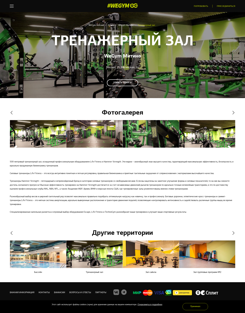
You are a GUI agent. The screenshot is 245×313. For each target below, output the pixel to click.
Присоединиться (226, 6)
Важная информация (22, 292)
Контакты (44, 292)
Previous (11, 112)
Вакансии (59, 292)
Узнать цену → (122, 82)
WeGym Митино (126, 25)
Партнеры (100, 292)
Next (233, 112)
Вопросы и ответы (80, 292)
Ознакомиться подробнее (150, 304)
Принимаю (195, 306)
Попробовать (201, 6)
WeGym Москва (96, 25)
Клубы (111, 25)
